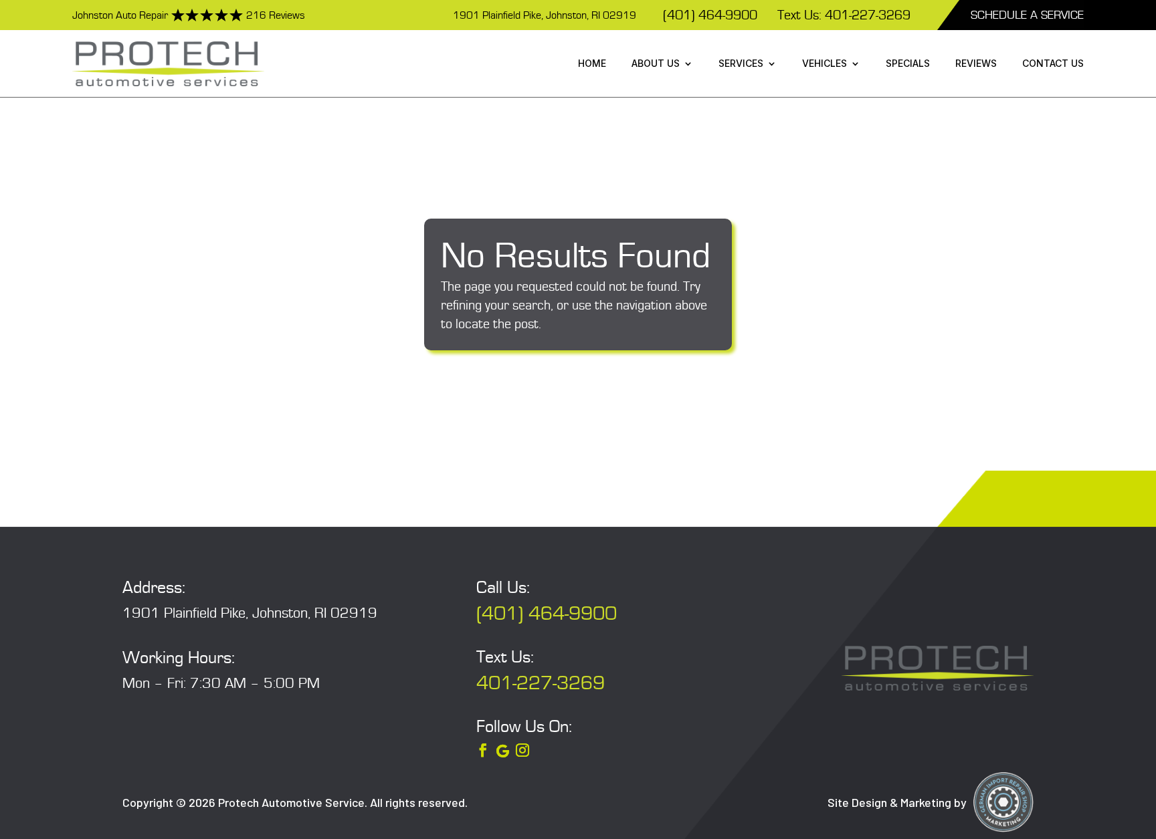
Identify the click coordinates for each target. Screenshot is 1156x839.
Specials (908, 63)
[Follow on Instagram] (522, 750)
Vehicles (824, 63)
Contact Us (1053, 63)
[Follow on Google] (502, 751)
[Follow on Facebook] (483, 750)
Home (592, 63)
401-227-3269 (540, 683)
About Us (656, 63)
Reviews (976, 63)
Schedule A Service (1027, 15)
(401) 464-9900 (710, 15)
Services (740, 63)
